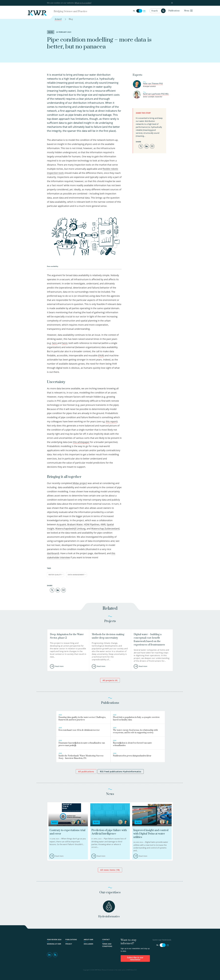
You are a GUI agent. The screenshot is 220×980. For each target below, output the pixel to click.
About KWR (88, 939)
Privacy (68, 944)
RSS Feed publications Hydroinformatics (120, 771)
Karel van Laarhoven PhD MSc (156, 94)
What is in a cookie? (83, 3)
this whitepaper (81, 442)
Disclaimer (88, 944)
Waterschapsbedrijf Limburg (70, 528)
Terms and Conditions (107, 945)
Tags (49, 568)
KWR (103, 524)
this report (111, 421)
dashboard (52, 553)
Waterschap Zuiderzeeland (105, 528)
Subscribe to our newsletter (135, 958)
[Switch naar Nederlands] (139, 11)
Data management (76, 575)
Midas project (79, 483)
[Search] (163, 10)
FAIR (101, 355)
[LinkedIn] (57, 590)
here (54, 343)
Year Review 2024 (54, 939)
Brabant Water (75, 524)
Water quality (55, 575)
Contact (106, 939)
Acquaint (61, 524)
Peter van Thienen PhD (153, 83)
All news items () (110, 870)
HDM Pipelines (91, 524)
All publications (86, 771)
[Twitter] (52, 590)
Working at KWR (54, 944)
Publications (174, 11)
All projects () (110, 680)
